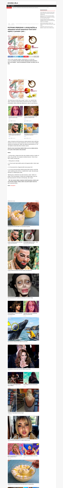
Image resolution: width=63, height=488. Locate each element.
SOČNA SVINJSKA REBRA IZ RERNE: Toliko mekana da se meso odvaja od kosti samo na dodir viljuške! (47, 24)
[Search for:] (50, 7)
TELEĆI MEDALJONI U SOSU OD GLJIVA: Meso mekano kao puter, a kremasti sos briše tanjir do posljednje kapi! (47, 13)
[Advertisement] (23, 16)
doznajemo (13, 185)
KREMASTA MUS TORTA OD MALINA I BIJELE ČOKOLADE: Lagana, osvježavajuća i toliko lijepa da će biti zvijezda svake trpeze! (47, 17)
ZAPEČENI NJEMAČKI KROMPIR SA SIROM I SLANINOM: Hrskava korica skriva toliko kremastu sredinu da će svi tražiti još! (47, 20)
